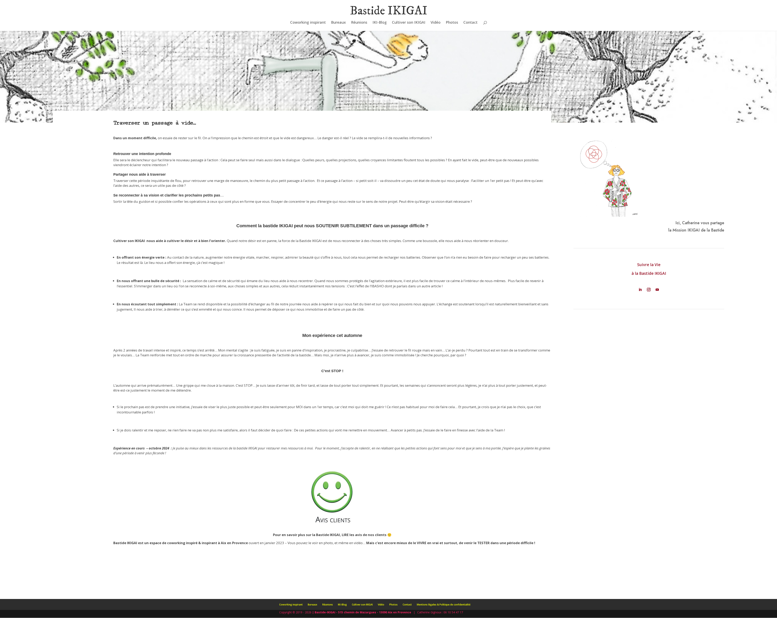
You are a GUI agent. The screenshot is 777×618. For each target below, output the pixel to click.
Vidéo (436, 23)
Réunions (359, 23)
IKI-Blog (380, 23)
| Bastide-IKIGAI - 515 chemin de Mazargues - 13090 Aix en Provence (361, 612)
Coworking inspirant (308, 23)
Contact (470, 23)
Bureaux (338, 23)
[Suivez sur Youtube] (657, 289)
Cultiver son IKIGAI (408, 23)
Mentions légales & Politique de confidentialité (443, 604)
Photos (452, 23)
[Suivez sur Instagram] (648, 289)
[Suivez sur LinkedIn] (640, 289)
